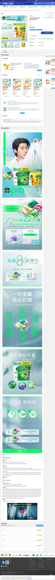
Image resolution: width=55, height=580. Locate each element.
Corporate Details (32, 562)
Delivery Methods (42, 567)
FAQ (47, 562)
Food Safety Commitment (33, 564)
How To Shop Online (42, 560)
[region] (27, 577)
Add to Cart (47, 32)
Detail (39, 70)
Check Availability (41, 42)
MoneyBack (41, 562)
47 (39, 549)
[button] (39, 4)
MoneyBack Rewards (40, 0)
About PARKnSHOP (32, 560)
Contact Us (49, 560)
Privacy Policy (34, 575)
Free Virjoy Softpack (33, 29)
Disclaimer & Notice (41, 575)
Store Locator (48, 0)
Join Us (30, 567)
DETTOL (31, 15)
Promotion (5, 51)
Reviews (19, 51)
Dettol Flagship (40, 45)
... (36, 549)
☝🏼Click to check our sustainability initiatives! (8, 0)
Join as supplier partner (33, 569)
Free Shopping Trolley (39, 29)
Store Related (49, 564)
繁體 (52, 0)
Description (12, 51)
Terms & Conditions (28, 575)
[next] (53, 6)
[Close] (53, 577)
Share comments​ (40, 525)
